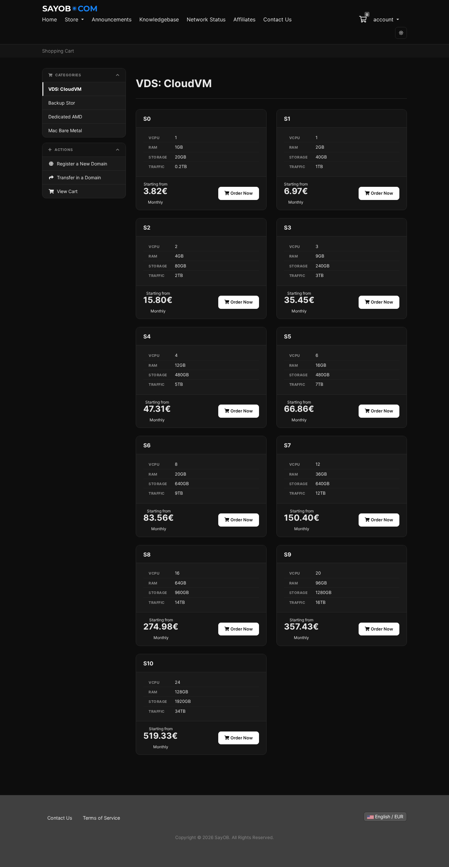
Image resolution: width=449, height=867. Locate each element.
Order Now (241, 193)
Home (49, 19)
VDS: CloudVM (65, 89)
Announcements (111, 19)
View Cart (66, 191)
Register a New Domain (80, 163)
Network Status (206, 19)
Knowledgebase (159, 19)
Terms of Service (101, 818)
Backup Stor (61, 103)
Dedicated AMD (65, 116)
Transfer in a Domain (77, 177)
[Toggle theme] (401, 33)
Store (72, 19)
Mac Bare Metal (65, 130)
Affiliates (244, 19)
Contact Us (277, 19)
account (384, 19)
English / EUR (388, 816)
